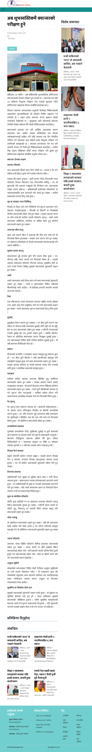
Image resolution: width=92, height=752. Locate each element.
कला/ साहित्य (78, 726)
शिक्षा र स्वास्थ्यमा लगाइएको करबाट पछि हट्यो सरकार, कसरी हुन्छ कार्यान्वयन (73, 181)
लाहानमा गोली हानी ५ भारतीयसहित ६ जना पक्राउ (71, 121)
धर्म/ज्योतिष (78, 740)
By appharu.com (54, 747)
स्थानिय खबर (65, 738)
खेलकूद (65, 731)
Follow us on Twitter (44, 720)
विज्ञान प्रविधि (78, 733)
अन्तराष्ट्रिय (79, 720)
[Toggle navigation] (3, 9)
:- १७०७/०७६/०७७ (16, 721)
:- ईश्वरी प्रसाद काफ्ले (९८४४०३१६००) (18, 728)
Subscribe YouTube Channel (43, 726)
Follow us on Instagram (45, 731)
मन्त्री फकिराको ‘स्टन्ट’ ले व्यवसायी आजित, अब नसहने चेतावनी (73, 62)
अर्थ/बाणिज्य (65, 721)
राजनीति (65, 715)
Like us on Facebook (43, 715)
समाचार (78, 715)
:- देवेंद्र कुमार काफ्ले (18, 733)
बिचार (65, 727)
